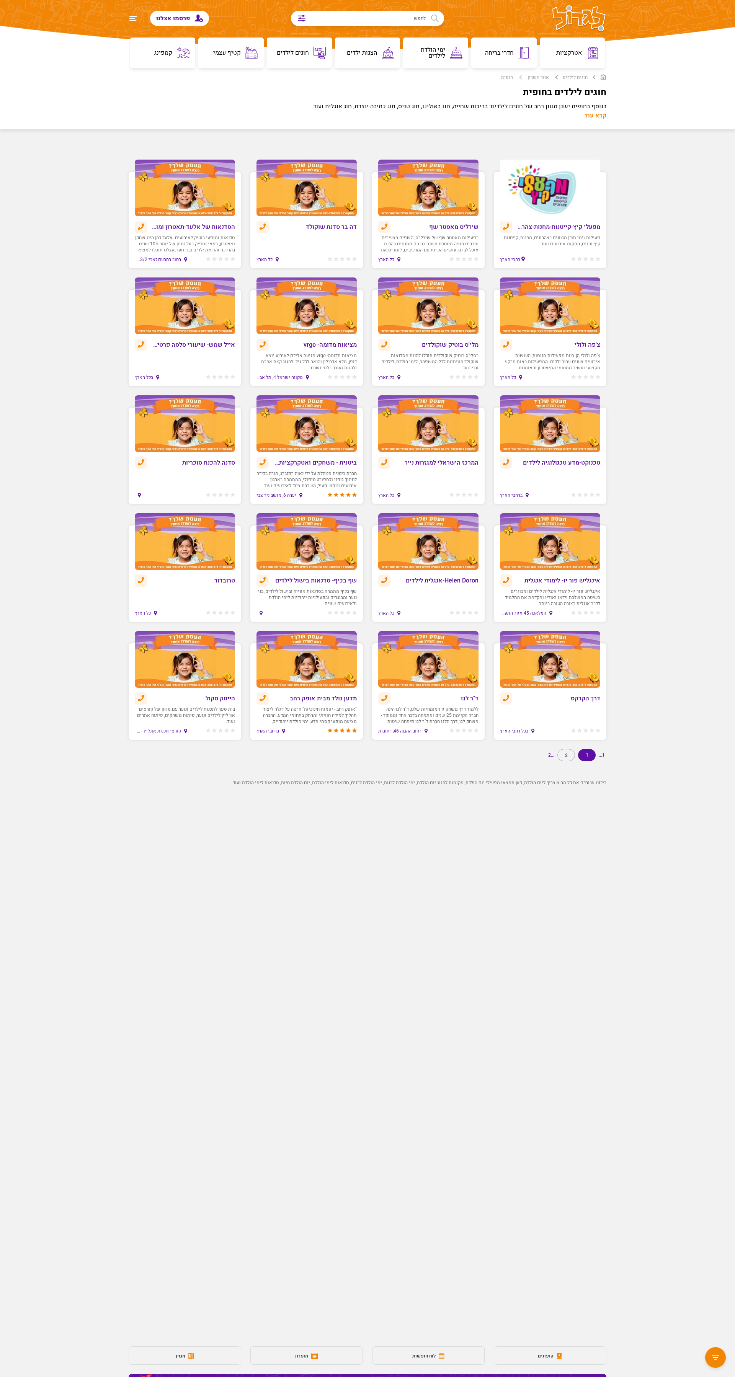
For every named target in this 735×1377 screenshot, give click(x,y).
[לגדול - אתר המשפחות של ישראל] (579, 19)
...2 (551, 755)
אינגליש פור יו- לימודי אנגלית (562, 580)
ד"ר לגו (470, 698)
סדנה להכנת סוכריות (208, 462)
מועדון (302, 1356)
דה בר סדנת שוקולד (331, 227)
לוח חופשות (424, 1356)
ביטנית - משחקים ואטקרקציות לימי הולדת (315, 462)
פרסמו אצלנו (174, 18)
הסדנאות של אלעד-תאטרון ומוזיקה (193, 227)
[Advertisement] (381, 928)
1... (602, 755)
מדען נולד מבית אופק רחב (323, 698)
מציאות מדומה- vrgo (330, 344)
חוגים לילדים (575, 77)
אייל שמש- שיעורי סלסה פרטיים (193, 344)
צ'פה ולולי (587, 344)
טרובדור (224, 580)
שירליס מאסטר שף (454, 227)
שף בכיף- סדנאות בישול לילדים (316, 580)
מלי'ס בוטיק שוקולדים (450, 344)
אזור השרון (538, 77)
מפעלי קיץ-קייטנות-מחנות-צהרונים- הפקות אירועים (558, 227)
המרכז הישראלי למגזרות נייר (442, 462)
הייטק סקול (220, 698)
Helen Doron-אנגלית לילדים (442, 580)
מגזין (181, 1356)
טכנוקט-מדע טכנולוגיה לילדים (561, 462)
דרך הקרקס (585, 698)
